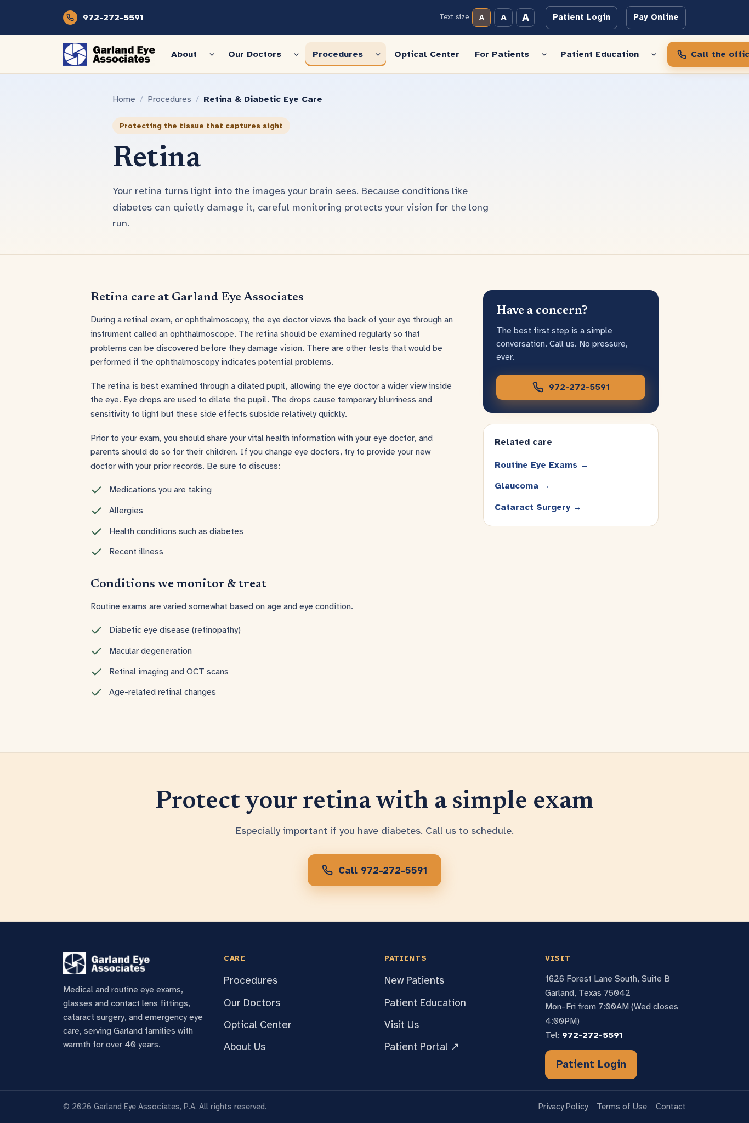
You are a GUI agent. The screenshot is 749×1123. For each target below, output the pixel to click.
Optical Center (426, 54)
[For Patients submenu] (544, 54)
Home (123, 99)
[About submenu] (212, 54)
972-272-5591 (113, 17)
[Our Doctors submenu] (296, 54)
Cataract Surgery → (538, 507)
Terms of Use (622, 1106)
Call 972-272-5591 (382, 870)
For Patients (502, 54)
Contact (671, 1106)
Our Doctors (254, 54)
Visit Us (401, 1024)
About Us (244, 1046)
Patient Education (599, 54)
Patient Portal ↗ (421, 1046)
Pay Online (656, 17)
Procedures (338, 54)
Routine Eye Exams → (542, 465)
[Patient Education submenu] (654, 54)
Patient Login (581, 17)
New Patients (414, 980)
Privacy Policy (563, 1106)
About (184, 54)
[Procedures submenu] (378, 54)
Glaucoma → (522, 485)
